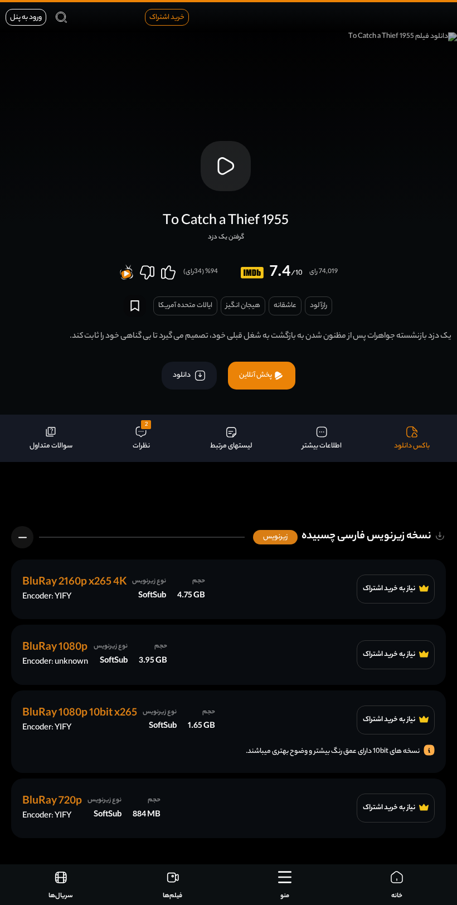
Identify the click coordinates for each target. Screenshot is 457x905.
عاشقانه (285, 306)
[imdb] (252, 273)
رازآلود (318, 306)
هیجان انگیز (243, 306)
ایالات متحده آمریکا (185, 306)
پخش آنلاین (256, 375)
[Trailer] (226, 166)
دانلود (182, 375)
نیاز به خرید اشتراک (389, 589)
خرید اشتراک (166, 17)
